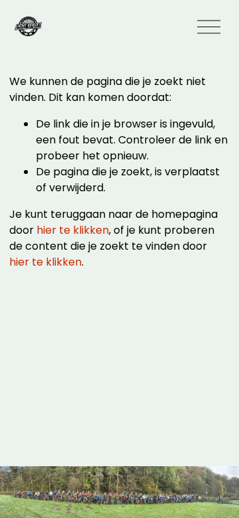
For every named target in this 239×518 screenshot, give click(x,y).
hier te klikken (73, 230)
